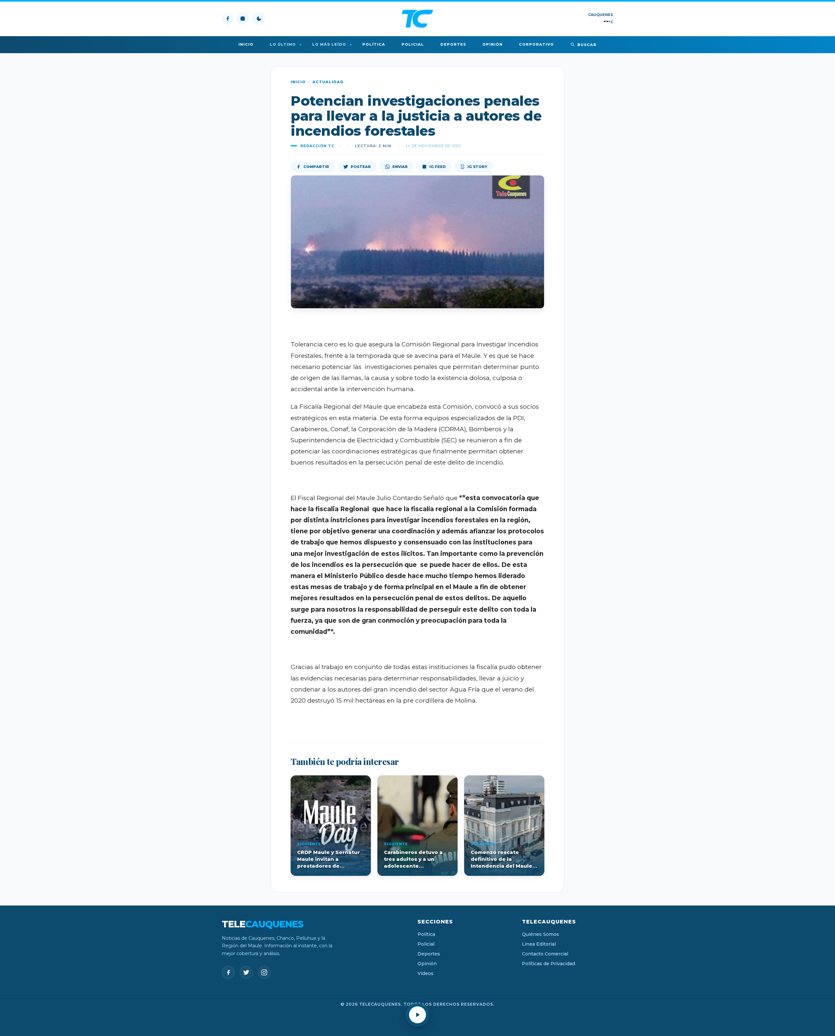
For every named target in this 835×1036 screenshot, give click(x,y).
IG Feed (437, 166)
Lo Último (283, 44)
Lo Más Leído (329, 44)
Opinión (492, 44)
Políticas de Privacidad (548, 964)
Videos (425, 973)
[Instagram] (243, 18)
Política (373, 44)
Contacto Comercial (545, 954)
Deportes (453, 44)
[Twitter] (246, 972)
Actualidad (328, 82)
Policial (413, 44)
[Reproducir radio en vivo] (417, 1014)
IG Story (477, 166)
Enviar (400, 166)
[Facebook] (228, 18)
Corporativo (536, 44)
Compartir (316, 166)
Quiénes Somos (540, 934)
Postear (361, 166)
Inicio (245, 44)
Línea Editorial (539, 944)
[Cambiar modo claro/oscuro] (259, 18)
